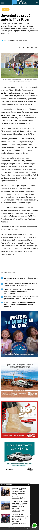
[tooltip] (19, 47)
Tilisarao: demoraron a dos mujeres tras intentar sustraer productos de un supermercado (19, 291)
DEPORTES (5, 9)
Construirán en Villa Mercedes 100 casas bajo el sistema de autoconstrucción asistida (19, 491)
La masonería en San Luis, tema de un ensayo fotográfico (21, 279)
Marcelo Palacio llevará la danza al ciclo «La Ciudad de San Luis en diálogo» (20, 284)
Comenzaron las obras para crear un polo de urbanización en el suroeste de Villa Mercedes (20, 505)
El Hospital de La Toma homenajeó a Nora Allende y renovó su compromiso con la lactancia (19, 304)
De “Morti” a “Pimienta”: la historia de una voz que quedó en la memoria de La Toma (21, 297)
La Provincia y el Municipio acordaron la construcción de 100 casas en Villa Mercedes (20, 518)
